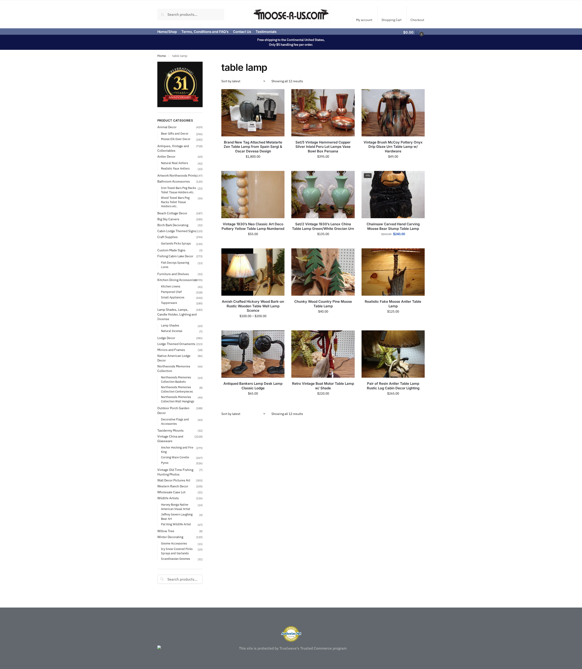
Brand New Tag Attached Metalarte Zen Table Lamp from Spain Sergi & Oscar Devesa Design (253, 146)
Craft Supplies (167, 237)
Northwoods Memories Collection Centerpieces (177, 389)
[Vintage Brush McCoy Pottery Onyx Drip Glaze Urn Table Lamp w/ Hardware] (393, 112)
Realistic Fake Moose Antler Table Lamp (393, 303)
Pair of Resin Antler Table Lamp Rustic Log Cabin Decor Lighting (393, 385)
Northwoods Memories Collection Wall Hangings (177, 399)
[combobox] (190, 14)
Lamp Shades (170, 325)
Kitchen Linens (170, 286)
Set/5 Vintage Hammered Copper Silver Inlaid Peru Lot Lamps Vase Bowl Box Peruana (323, 146)
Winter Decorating (170, 537)
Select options (393, 244)
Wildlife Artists (168, 498)
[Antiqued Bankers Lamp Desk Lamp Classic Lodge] (252, 354)
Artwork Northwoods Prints (176, 175)
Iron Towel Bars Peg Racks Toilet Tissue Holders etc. (178, 190)
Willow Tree (165, 531)
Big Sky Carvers (168, 219)
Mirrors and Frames (171, 350)
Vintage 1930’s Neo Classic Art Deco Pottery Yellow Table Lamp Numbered (253, 226)
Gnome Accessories (174, 543)
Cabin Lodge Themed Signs (176, 231)
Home (161, 56)
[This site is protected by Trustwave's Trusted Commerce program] (291, 648)
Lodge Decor (166, 338)
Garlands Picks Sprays (176, 243)
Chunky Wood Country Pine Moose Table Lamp (323, 303)
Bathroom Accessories (173, 181)
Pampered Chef (171, 292)
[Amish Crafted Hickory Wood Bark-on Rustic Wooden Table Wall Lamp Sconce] (252, 272)
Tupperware (169, 303)
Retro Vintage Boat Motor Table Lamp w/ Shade (323, 385)
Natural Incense (171, 331)
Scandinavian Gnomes (175, 559)
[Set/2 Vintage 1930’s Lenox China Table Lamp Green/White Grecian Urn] (322, 194)
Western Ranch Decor (172, 486)
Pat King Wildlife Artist (176, 524)
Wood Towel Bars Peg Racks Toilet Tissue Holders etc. (175, 202)
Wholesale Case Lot (171, 492)
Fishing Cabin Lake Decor (175, 256)
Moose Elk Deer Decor (175, 139)
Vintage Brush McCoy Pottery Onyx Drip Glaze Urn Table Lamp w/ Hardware (393, 146)
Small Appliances (172, 297)
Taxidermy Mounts (170, 430)
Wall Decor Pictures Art (173, 480)
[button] (414, 32)
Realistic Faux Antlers (175, 168)
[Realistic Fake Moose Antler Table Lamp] (393, 272)
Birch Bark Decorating (172, 225)
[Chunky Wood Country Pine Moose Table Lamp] (322, 272)
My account (364, 20)
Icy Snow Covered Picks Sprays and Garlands (177, 551)
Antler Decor (166, 156)
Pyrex (165, 463)
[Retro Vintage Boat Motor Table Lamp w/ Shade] (322, 354)
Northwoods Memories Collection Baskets (176, 379)
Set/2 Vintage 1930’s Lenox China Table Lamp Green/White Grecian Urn (323, 226)
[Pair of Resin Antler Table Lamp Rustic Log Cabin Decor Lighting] (393, 354)
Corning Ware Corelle (175, 457)
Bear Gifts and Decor (174, 133)
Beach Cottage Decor (172, 213)
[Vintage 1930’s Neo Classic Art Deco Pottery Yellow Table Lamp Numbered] (252, 194)
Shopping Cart (391, 20)
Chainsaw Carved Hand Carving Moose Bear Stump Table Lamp (393, 226)
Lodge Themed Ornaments (176, 344)
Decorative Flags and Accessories (175, 421)
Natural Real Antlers (174, 163)
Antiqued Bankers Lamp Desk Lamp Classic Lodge (252, 385)
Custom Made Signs (171, 250)
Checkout (417, 20)
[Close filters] (204, 64)
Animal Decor (167, 127)
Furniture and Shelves (173, 274)
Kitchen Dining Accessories (177, 280)
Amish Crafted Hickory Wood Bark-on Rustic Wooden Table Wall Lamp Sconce (253, 306)
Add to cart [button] (253, 166)
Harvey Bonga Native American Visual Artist (175, 507)
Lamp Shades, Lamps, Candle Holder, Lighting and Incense (177, 314)
